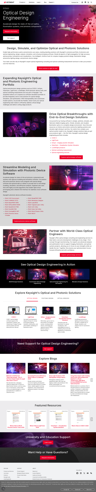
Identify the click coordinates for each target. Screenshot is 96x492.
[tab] (32, 299)
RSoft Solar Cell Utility (34, 209)
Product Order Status (21, 475)
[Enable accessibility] (3, 488)
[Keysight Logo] (9, 2)
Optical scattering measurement (62, 150)
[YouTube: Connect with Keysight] (88, 473)
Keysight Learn (7, 477)
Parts (18, 477)
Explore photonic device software (24, 221)
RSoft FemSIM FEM (10, 209)
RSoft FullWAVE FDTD (11, 200)
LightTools (55, 140)
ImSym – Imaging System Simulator (63, 143)
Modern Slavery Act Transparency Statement (42, 479)
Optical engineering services (60, 152)
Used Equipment (7, 479)
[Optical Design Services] (25, 241)
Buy (45, 2)
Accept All (66, 489)
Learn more (48, 442)
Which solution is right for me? (48, 68)
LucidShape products (58, 147)
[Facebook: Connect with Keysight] (77, 473)
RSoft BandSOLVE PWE (12, 207)
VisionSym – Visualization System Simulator (65, 145)
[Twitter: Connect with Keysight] (84, 473)
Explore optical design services (71, 255)
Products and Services (9, 471)
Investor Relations (36, 473)
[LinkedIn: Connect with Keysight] (81, 473)
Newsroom (35, 471)
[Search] (91, 2)
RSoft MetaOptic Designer (35, 200)
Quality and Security (37, 475)
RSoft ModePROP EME (34, 198)
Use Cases (6, 473)
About (34, 468)
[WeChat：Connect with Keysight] (91, 473)
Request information (11, 31)
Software (6, 8)
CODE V (54, 138)
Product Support (20, 471)
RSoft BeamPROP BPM (12, 202)
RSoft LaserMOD (33, 202)
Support (19, 468)
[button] (82, 2)
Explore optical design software (71, 157)
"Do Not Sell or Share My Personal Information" (15, 486)
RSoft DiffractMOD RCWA (12, 205)
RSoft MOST (31, 213)
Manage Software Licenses (23, 473)
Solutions (31, 2)
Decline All (77, 489)
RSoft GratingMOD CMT (12, 211)
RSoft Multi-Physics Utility (35, 211)
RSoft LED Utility (33, 207)
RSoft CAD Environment (12, 198)
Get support (11, 38)
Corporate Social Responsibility (39, 477)
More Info (89, 489)
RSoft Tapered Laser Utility (36, 205)
